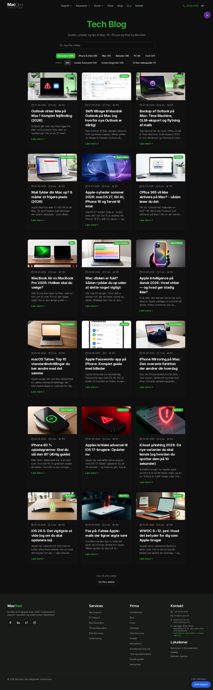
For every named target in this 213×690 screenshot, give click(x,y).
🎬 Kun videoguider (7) (144, 63)
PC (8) (137, 56)
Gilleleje (174, 652)
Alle (68, 63)
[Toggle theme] (207, 15)
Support (65, 5)
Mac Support (95, 612)
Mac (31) (106, 56)
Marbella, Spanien (179, 656)
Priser (110, 5)
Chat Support (201, 684)
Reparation (81, 5)
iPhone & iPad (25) (87, 56)
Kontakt (139, 5)
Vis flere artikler (106, 582)
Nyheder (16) (122, 56)
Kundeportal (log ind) (140, 649)
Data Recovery (96, 633)
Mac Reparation (96, 623)
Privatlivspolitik (137, 659)
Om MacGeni (136, 612)
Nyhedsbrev (136, 643)
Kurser (97, 5)
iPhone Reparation (98, 628)
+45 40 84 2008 (181, 612)
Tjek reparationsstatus (140, 654)
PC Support (94, 617)
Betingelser (135, 664)
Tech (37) (150, 56)
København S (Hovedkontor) (184, 648)
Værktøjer (134, 628)
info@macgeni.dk (181, 616)
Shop (120, 5)
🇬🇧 (202, 5)
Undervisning (95, 638)
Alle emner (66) (66, 56)
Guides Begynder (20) (112, 63)
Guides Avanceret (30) (85, 63)
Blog (129, 5)
